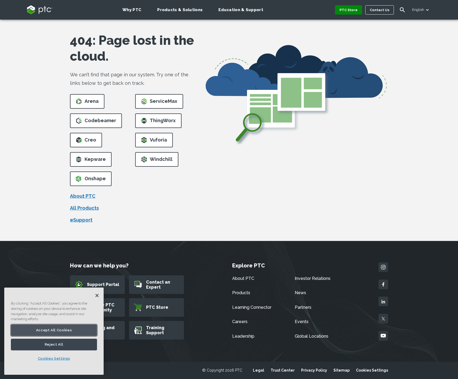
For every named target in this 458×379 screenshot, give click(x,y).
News (300, 292)
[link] (87, 102)
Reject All (54, 344)
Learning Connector (251, 307)
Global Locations (311, 336)
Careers (240, 321)
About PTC (82, 196)
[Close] (97, 295)
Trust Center (283, 370)
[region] (54, 331)
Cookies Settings (372, 370)
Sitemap (341, 370)
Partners (303, 307)
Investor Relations (313, 278)
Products (241, 292)
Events (302, 321)
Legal (258, 370)
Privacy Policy (314, 370)
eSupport (81, 220)
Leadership (243, 336)
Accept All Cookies (54, 330)
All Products (84, 208)
